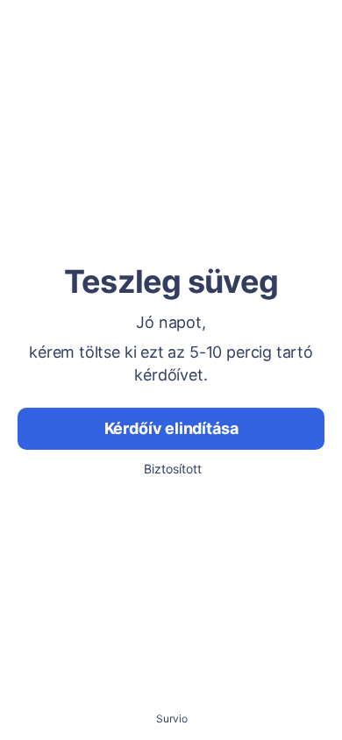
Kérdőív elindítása (171, 428)
